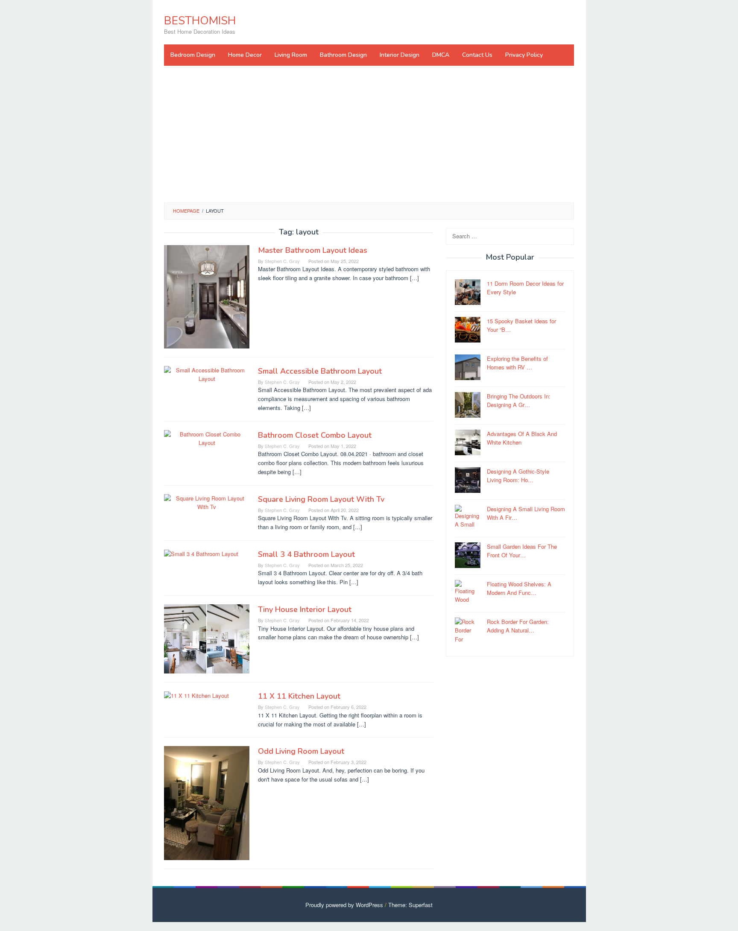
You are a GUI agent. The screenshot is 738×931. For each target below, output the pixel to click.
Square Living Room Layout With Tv (321, 499)
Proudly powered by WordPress (344, 905)
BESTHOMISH (200, 20)
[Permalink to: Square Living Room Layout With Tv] (206, 502)
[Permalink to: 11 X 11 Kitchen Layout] (196, 695)
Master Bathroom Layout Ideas (312, 250)
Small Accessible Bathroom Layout (320, 371)
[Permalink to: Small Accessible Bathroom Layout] (206, 374)
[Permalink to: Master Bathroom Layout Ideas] (206, 296)
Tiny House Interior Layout (304, 609)
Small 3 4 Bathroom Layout (306, 554)
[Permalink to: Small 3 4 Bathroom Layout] (201, 553)
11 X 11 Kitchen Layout (299, 696)
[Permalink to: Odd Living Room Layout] (206, 802)
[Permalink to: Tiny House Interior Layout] (206, 638)
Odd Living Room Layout (301, 751)
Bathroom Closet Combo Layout (315, 435)
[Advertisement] (369, 134)
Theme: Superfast (410, 905)
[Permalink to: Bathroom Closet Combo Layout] (206, 438)
